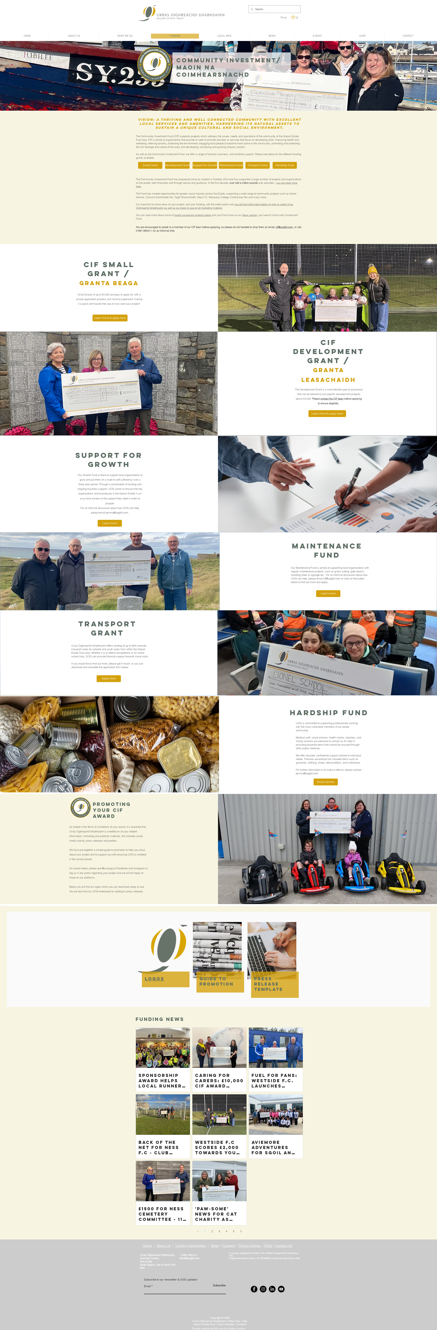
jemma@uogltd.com (117, 512)
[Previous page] (198, 1231)
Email (147, 1286)
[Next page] (241, 1231)
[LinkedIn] (272, 1289)
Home (147, 1245)
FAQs (268, 1245)
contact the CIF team (332, 398)
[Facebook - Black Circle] (254, 1289)
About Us (164, 1245)
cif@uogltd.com (284, 227)
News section (249, 215)
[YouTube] (281, 1289)
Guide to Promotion (217, 981)
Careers (229, 1245)
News (215, 1245)
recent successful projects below (193, 215)
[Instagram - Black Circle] (263, 1289)
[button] (295, 17)
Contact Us (283, 1245)
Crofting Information (190, 1245)
